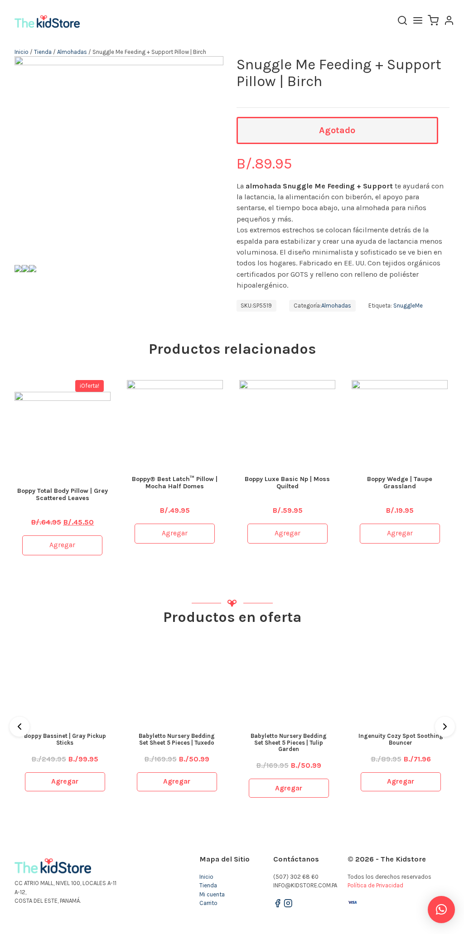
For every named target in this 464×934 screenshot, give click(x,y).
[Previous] (19, 726)
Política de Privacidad (375, 885)
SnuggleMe (408, 305)
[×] (441, 909)
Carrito (208, 903)
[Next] (445, 726)
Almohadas (72, 51)
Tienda (43, 51)
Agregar (62, 545)
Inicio (21, 51)
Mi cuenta (212, 894)
